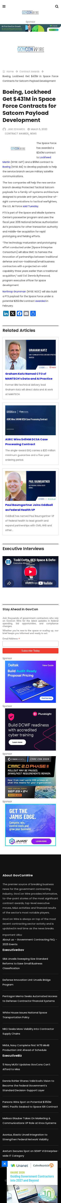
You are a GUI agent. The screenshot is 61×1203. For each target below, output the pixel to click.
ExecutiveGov (13, 950)
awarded (40, 301)
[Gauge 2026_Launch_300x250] (31, 1182)
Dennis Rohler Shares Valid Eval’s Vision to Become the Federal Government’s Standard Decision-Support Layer (28, 1085)
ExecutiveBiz (12, 1055)
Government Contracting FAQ (36, 939)
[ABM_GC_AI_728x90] (30, 28)
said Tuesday (30, 206)
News (33, 133)
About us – (10, 939)
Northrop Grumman (14, 291)
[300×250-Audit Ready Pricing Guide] (30, 682)
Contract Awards (29, 71)
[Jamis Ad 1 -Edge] (30, 825)
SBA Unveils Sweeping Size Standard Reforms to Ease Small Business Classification (25, 963)
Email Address (11, 638)
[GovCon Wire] (30, 12)
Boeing (7, 166)
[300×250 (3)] (30, 729)
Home (10, 71)
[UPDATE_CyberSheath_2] (30, 777)
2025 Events (10, 944)
